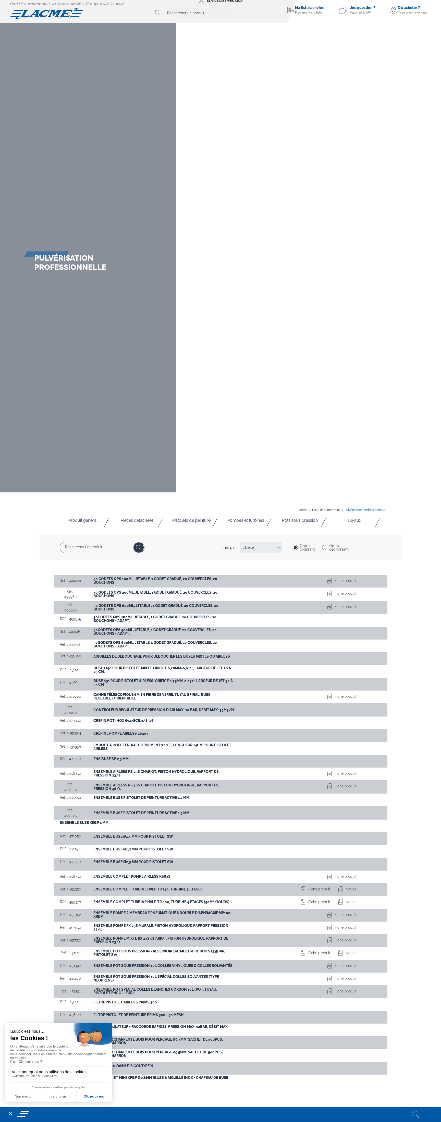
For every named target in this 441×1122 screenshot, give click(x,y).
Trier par (229, 547)
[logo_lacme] (46, 13)
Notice (351, 889)
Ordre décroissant (339, 547)
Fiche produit (346, 581)
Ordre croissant (307, 547)
